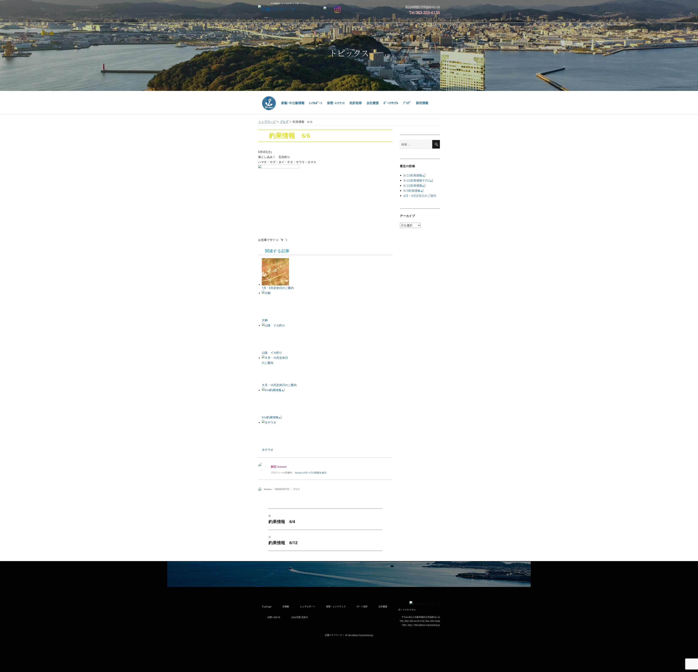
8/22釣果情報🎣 (415, 185)
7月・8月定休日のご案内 (278, 287)
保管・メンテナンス (336, 606)
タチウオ (267, 449)
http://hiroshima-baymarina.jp (424, 625)
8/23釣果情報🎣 (415, 175)
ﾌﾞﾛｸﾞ (407, 103)
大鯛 (265, 320)
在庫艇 (285, 606)
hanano (268, 489)
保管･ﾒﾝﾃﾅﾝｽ (336, 103)
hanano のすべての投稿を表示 (310, 472)
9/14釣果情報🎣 (272, 417)
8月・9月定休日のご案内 (420, 195)
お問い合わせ (273, 617)
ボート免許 (362, 606)
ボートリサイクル (407, 609)
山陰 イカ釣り (272, 352)
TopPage (267, 606)
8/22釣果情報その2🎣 (418, 180)
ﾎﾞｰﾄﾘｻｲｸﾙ (391, 103)
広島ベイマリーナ (333, 635)
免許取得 (355, 103)
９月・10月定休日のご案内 (279, 385)
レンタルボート (307, 606)
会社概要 (372, 103)
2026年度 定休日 (299, 617)
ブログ (296, 489)
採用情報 (422, 103)
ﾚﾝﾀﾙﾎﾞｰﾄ (315, 103)
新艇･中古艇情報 (292, 103)
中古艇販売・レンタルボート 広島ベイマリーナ (290, 3)
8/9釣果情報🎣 (414, 190)
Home (269, 103)
